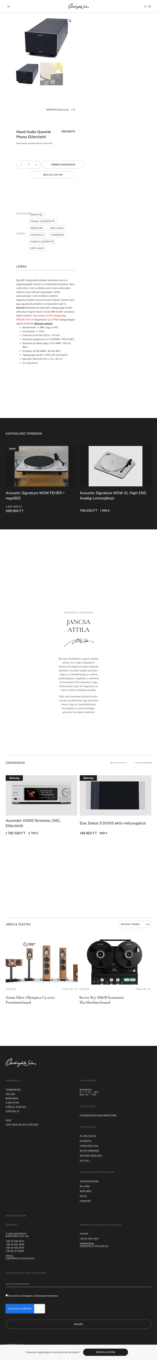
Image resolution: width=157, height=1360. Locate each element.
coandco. (86, 1141)
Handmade (57, 235)
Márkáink (37, 228)
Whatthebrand (89, 1150)
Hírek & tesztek (16, 1107)
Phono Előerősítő (43, 221)
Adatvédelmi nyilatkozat (22, 1124)
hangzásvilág (89, 1146)
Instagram (99, 1115)
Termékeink (13, 1089)
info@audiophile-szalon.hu (20, 1257)
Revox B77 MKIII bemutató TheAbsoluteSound (101, 1000)
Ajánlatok (12, 1102)
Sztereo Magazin (91, 1155)
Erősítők (37, 214)
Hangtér (85, 1201)
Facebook (86, 1115)
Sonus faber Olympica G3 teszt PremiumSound (30, 1000)
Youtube (111, 1115)
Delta (83, 1196)
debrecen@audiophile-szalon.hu (94, 1244)
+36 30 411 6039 (15, 1251)
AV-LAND (85, 1186)
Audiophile (37, 235)
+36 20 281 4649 (15, 1244)
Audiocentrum (89, 1181)
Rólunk (10, 1094)
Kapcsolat (12, 1111)
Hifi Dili (85, 1160)
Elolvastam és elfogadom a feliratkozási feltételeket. (33, 1295)
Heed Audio (57, 228)
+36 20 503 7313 (89, 1238)
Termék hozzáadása (63, 164)
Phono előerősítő (42, 241)
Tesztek (11, 989)
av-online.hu (88, 1136)
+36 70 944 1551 (15, 1241)
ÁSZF (9, 1120)
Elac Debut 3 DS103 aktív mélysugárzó (113, 823)
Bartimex (86, 1191)
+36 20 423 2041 (15, 1247)
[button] (8, 6)
